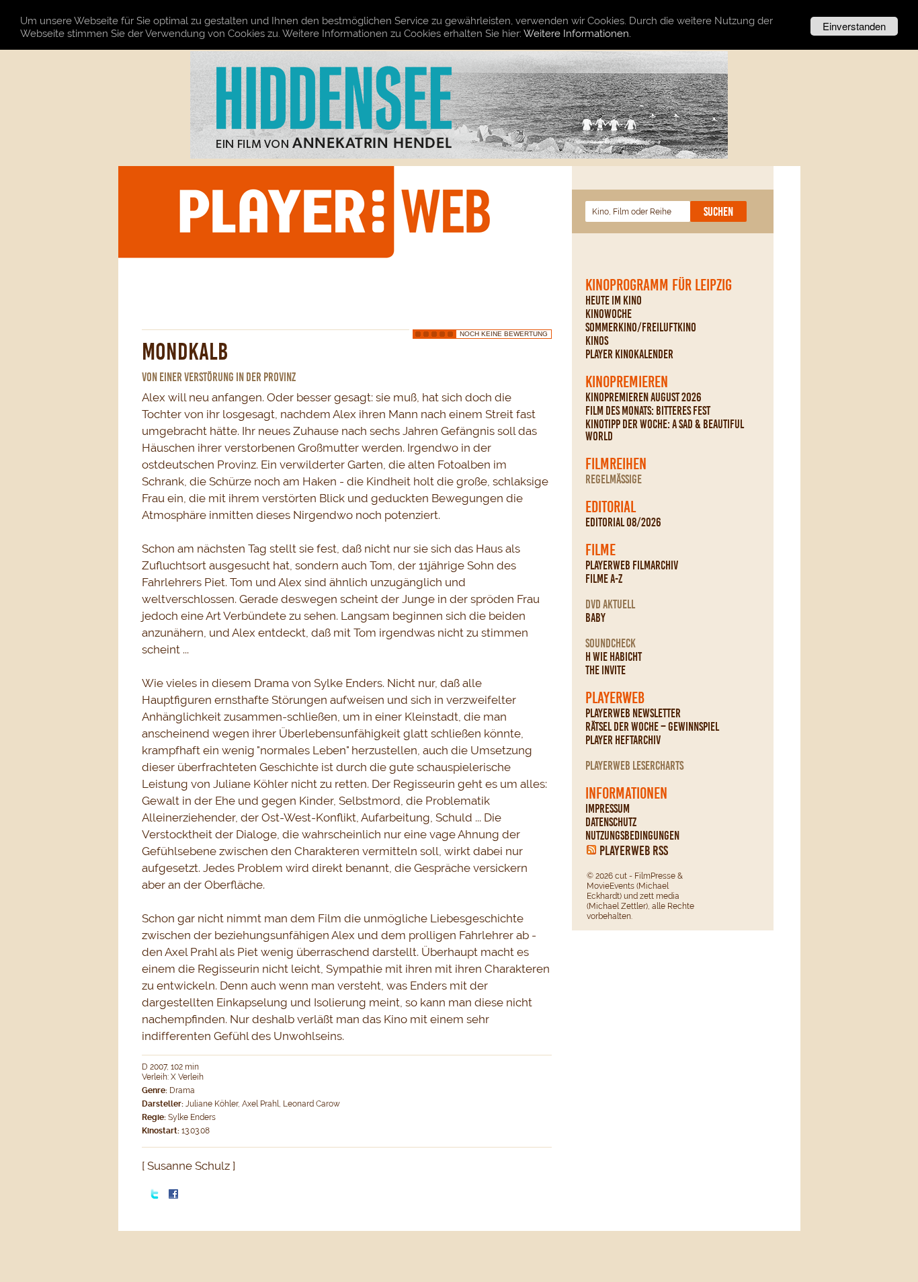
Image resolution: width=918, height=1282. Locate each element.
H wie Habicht (613, 657)
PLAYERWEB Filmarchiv (631, 565)
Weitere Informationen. (577, 34)
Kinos (596, 341)
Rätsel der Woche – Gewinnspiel (652, 727)
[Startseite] (334, 211)
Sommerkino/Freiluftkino (640, 327)
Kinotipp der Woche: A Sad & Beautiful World (664, 430)
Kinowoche (608, 314)
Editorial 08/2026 (623, 522)
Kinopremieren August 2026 (643, 397)
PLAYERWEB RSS (633, 850)
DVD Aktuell (610, 604)
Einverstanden (854, 26)
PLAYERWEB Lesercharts (634, 766)
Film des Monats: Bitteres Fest (647, 411)
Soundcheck (610, 643)
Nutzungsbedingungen (632, 836)
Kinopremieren (626, 382)
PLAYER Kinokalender (629, 354)
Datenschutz (610, 822)
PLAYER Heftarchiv (623, 740)
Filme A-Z (603, 579)
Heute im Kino (613, 300)
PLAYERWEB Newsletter (633, 713)
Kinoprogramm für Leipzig (658, 285)
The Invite (605, 670)
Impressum (607, 809)
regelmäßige (613, 479)
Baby (595, 618)
